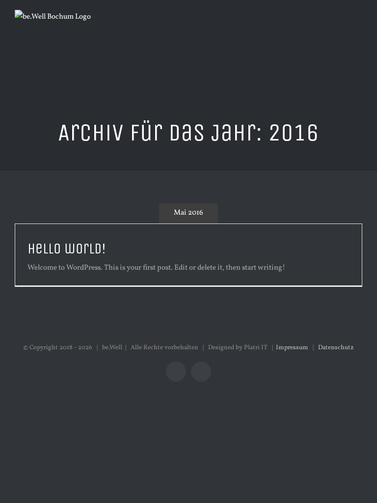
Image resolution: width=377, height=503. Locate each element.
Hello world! (66, 248)
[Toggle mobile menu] (358, 30)
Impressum (292, 347)
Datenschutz (336, 347)
